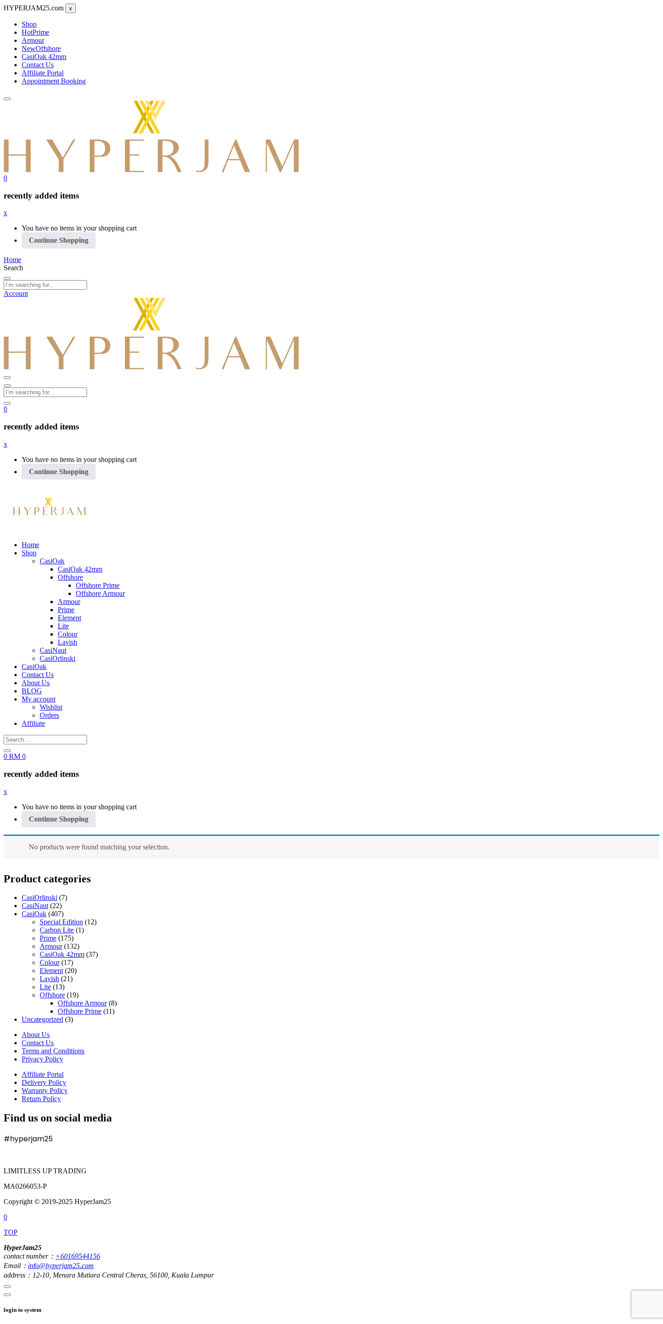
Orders (49, 715)
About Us (36, 683)
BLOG (32, 691)
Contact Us (38, 65)
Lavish (67, 642)
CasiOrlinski (57, 658)
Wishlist (51, 707)
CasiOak (52, 561)
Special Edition (61, 922)
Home (30, 545)
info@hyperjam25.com (61, 1265)
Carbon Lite (57, 930)
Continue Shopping (58, 240)
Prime (35, 32)
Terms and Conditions (53, 1051)
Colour (68, 634)
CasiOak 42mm (44, 56)
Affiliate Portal (43, 73)
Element (69, 618)
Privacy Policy (42, 1059)
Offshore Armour (100, 593)
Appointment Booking (54, 81)
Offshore (41, 48)
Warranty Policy (45, 1090)
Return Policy (41, 1099)
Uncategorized (42, 1019)
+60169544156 (77, 1256)
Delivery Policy (44, 1082)
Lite (63, 626)
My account (38, 699)
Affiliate (33, 723)
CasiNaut (53, 650)
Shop (29, 24)
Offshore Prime (98, 585)
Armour (33, 40)
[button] (5, 178)
